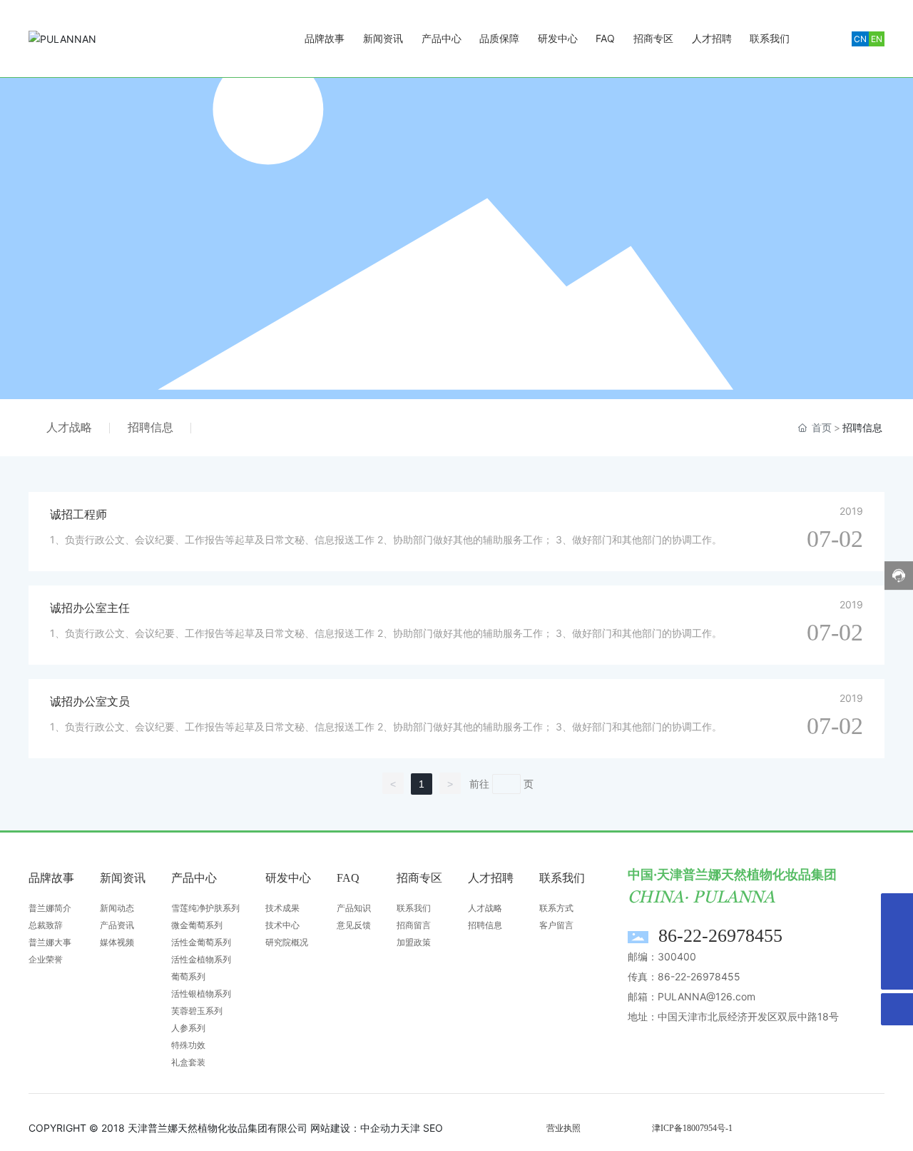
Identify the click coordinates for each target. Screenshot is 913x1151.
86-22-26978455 (720, 935)
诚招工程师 (78, 514)
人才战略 (69, 427)
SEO (433, 1128)
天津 (410, 1128)
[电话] (897, 909)
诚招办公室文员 (90, 701)
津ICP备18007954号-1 (692, 1128)
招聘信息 (150, 427)
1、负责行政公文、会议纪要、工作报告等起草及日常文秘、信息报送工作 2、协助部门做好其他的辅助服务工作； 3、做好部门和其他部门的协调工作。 (386, 539)
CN (860, 39)
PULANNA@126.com (706, 996)
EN (876, 39)
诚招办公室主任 (90, 608)
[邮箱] (897, 941)
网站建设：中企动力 (355, 1128)
